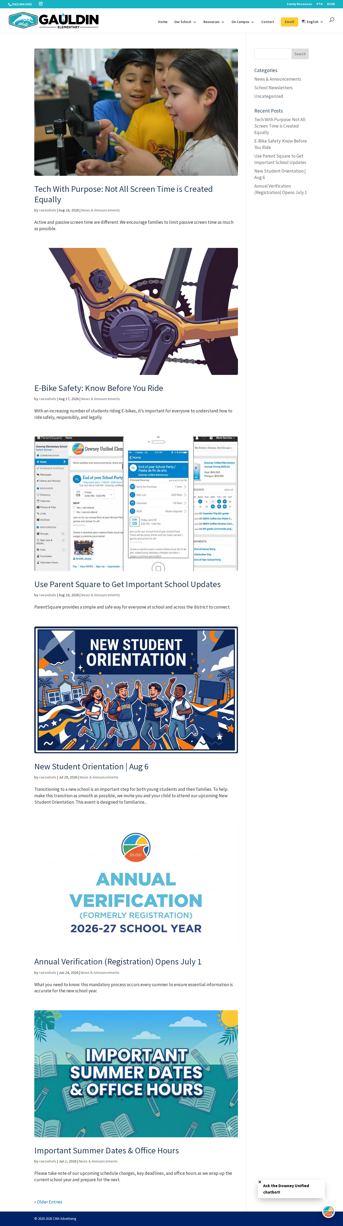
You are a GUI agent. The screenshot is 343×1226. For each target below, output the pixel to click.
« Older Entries (48, 1202)
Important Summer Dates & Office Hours (106, 1150)
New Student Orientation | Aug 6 (91, 766)
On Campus (240, 22)
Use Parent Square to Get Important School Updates (127, 584)
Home (162, 22)
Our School (182, 22)
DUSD (331, 4)
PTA (320, 4)
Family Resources (299, 4)
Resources (211, 22)
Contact (267, 22)
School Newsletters (273, 88)
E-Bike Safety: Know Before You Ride (98, 388)
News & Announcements (100, 210)
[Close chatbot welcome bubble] (259, 1182)
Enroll (289, 22)
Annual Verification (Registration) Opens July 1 (118, 961)
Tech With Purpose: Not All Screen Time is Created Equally (123, 194)
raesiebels (47, 210)
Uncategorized (268, 96)
